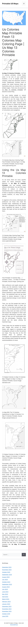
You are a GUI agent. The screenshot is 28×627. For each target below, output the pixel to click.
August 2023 (6, 587)
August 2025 (6, 577)
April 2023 (5, 596)
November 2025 (6, 569)
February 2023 (6, 601)
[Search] (24, 554)
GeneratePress (14, 624)
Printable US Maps (10, 4)
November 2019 (6, 611)
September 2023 (7, 584)
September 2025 (7, 574)
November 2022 (6, 609)
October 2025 (6, 572)
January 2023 (6, 604)
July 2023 (5, 589)
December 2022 (6, 606)
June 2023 (5, 591)
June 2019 (5, 616)
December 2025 (6, 567)
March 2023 (5, 599)
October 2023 (6, 582)
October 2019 (6, 614)
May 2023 (5, 594)
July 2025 (5, 579)
